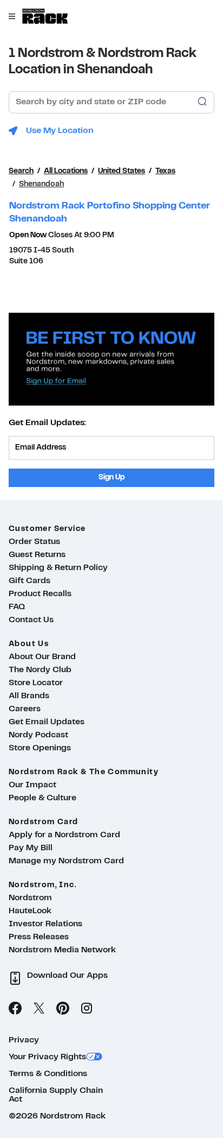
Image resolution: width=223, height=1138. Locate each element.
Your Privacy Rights (47, 1057)
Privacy (24, 1040)
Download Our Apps (67, 975)
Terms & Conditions (48, 1074)
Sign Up (112, 477)
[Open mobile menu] (12, 16)
